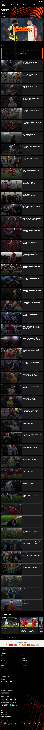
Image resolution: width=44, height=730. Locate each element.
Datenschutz (3, 710)
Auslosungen (4, 663)
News (23, 658)
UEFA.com (3, 679)
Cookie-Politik (4, 714)
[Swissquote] (20, 645)
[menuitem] (11, 5)
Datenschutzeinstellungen (6, 716)
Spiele (2, 655)
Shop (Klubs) (25, 665)
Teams (23, 655)
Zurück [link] (4, 16)
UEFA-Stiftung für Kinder (6, 681)
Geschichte (25, 660)
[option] (22, 53)
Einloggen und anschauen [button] (23, 29)
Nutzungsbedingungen (5, 712)
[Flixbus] (37, 645)
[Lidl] (28, 645)
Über (23, 663)
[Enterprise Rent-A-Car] (15, 645)
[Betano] (33, 645)
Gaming (3, 665)
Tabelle (3, 658)
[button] (40, 5)
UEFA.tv (3, 660)
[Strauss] (11, 645)
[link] (11, 5)
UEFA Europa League (3, 4)
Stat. (2, 667)
